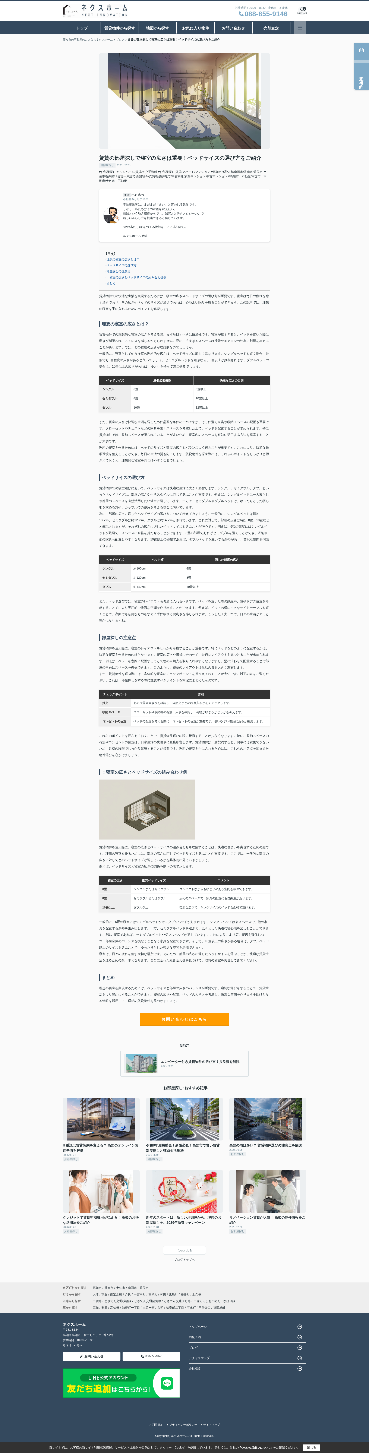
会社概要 (195, 1368)
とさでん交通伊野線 (178, 1301)
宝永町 (191, 1307)
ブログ (193, 1347)
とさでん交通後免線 (148, 1301)
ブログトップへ (184, 1259)
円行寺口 (205, 1307)
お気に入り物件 (195, 28)
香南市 (108, 1287)
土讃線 (97, 1301)
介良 (128, 1294)
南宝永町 (116, 1294)
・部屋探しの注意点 (117, 271)
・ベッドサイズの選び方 (120, 265)
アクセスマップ (199, 1358)
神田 (163, 1294)
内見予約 (195, 1337)
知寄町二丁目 (175, 1307)
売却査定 (271, 28)
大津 (96, 1294)
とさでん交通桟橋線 (118, 1301)
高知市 (97, 1287)
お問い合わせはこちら (184, 1019)
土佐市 (120, 1287)
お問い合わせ (233, 28)
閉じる (311, 1447)
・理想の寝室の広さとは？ (121, 259)
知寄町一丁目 (131, 1307)
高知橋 (114, 1307)
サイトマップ (211, 1424)
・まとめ (110, 283)
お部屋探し (107, 165)
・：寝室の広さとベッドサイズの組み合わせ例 (135, 277)
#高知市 (216, 172)
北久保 (196, 1294)
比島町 (174, 1294)
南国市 (132, 1287)
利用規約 (157, 1424)
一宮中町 (140, 1294)
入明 (160, 1307)
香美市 (144, 1287)
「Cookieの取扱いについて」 (256, 1447)
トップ (82, 28)
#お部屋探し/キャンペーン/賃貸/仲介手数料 (128, 172)
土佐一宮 (149, 1307)
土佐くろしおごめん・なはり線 (214, 1301)
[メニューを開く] (300, 27)
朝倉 (104, 1294)
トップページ (198, 1326)
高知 (96, 1307)
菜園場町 (219, 1307)
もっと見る (184, 1250)
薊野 (104, 1307)
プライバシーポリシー (183, 1424)
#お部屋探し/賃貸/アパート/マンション (184, 172)
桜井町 (185, 1294)
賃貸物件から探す (119, 28)
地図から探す (157, 28)
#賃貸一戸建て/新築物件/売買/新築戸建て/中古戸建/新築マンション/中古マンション (171, 176)
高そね (153, 1294)
